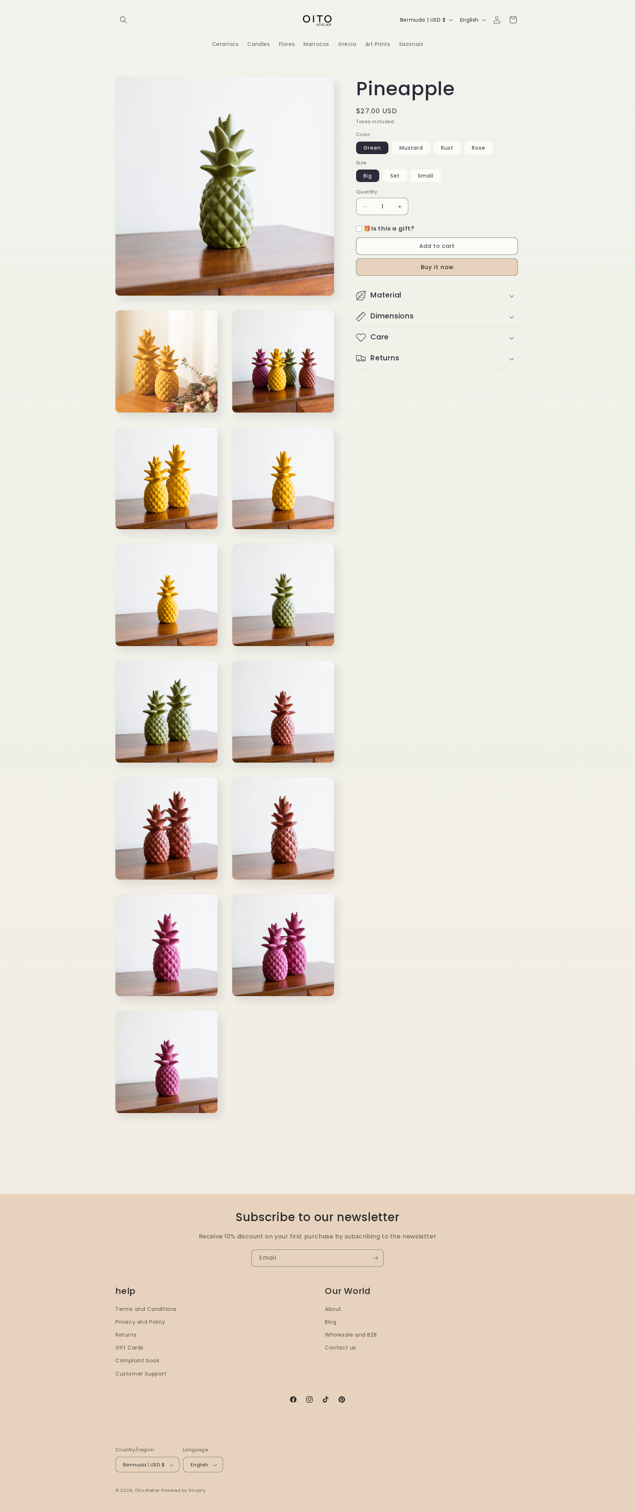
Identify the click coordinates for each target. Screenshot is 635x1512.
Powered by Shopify (183, 1491)
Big (367, 176)
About (333, 1309)
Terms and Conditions (146, 1309)
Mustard (411, 147)
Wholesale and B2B (351, 1334)
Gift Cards (129, 1348)
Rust (447, 147)
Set (395, 176)
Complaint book (137, 1361)
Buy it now (437, 267)
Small (426, 176)
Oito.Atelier (147, 1491)
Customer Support (141, 1373)
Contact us (340, 1348)
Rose (478, 147)
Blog (330, 1322)
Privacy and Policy (140, 1322)
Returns (125, 1334)
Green (372, 147)
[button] (123, 20)
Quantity (366, 192)
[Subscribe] (375, 1258)
